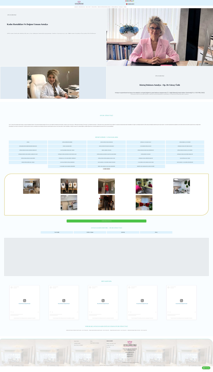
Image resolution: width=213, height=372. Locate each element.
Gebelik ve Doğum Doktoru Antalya (104, 6)
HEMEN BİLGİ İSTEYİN (106, 220)
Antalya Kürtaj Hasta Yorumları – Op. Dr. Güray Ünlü (118, 330)
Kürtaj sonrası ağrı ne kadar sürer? (28, 158)
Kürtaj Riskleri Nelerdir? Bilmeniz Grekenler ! (28, 146)
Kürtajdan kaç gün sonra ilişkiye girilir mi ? (67, 158)
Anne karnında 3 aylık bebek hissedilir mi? (185, 162)
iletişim (125, 6)
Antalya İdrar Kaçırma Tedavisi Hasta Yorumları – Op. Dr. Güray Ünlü (77, 330)
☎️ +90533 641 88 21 (130, 4)
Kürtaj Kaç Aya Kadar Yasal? (145, 142)
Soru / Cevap (88, 6)
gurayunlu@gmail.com (130, 352)
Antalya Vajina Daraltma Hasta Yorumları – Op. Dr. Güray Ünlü (99, 330)
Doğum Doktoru (76, 341)
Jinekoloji (123, 232)
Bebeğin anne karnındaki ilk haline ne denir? (145, 166)
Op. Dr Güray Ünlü (110, 365)
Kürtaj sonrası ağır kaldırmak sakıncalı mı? (106, 158)
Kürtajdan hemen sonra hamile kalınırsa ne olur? (28, 154)
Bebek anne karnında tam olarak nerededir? (106, 166)
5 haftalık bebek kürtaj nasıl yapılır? (67, 150)
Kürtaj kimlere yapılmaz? (145, 154)
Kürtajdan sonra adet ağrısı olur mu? (185, 146)
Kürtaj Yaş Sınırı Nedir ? (67, 146)
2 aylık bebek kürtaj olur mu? (145, 146)
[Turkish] (126, 1)
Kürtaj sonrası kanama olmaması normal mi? (28, 150)
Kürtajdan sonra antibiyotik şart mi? (146, 158)
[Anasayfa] (79, 3)
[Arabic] (127, 1)
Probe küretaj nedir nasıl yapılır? (28, 162)
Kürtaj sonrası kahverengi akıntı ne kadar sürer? (106, 154)
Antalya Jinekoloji (114, 6)
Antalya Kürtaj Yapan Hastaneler (106, 142)
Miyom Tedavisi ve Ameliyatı (78, 345)
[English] (129, 1)
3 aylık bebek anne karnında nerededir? (67, 166)
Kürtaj (28, 142)
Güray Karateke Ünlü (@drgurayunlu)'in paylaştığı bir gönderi (24, 318)
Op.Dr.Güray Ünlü (82, 6)
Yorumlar (121, 6)
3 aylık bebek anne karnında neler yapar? (146, 162)
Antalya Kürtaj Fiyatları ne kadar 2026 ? (106, 146)
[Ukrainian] (133, 1)
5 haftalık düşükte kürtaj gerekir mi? (67, 162)
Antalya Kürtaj (94, 6)
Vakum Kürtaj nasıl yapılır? (185, 158)
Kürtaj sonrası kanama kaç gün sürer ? (184, 150)
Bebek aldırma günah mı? (106, 150)
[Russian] (132, 1)
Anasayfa (76, 6)
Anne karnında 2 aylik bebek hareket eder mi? (106, 162)
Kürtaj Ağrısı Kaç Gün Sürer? (184, 142)
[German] (130, 1)
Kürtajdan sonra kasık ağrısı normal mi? (185, 154)
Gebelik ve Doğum (90, 232)
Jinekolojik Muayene (77, 343)
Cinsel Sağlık (56, 232)
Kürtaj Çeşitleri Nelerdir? (67, 142)
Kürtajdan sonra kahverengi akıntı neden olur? (67, 154)
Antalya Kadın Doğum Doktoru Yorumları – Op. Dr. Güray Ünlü (137, 330)
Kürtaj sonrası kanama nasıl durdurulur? (146, 150)
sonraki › (108, 168)
